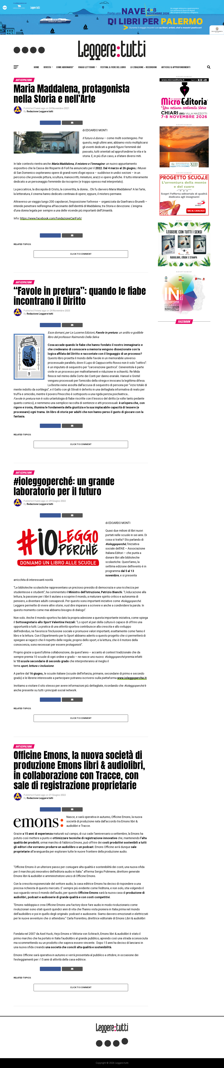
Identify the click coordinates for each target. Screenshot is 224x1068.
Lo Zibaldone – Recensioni (143, 67)
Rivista (47, 67)
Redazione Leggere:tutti (40, 111)
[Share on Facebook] (50, 123)
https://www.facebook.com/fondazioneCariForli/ (51, 218)
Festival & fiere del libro (113, 67)
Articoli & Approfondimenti (175, 67)
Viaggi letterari (86, 67)
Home (36, 67)
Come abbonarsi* (65, 67)
